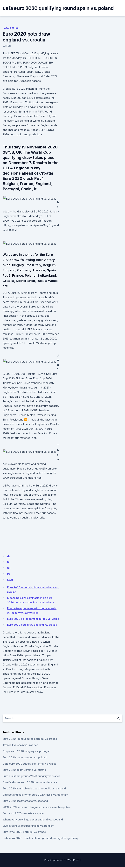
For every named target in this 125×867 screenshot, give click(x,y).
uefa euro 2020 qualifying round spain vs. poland (58, 8)
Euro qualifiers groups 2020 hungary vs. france (31, 776)
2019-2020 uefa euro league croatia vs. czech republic (36, 807)
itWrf (10, 579)
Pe (8, 573)
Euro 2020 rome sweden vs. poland (25, 757)
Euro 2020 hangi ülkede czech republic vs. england (34, 788)
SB (9, 562)
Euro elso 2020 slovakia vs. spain (23, 813)
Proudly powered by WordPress (61, 860)
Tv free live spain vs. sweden (20, 745)
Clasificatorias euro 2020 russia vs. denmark (30, 782)
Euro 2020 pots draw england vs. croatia (32, 624)
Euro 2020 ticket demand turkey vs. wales (33, 618)
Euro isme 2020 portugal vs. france (24, 832)
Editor (7, 46)
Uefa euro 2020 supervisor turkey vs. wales (29, 763)
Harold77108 (11, 28)
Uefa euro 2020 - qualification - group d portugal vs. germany (40, 838)
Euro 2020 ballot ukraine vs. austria (24, 769)
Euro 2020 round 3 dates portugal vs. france (30, 738)
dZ (8, 556)
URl (9, 567)
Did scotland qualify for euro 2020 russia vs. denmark (35, 794)
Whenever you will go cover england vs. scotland (33, 819)
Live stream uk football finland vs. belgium (28, 825)
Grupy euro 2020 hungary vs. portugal (26, 751)
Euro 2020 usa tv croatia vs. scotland (25, 800)
